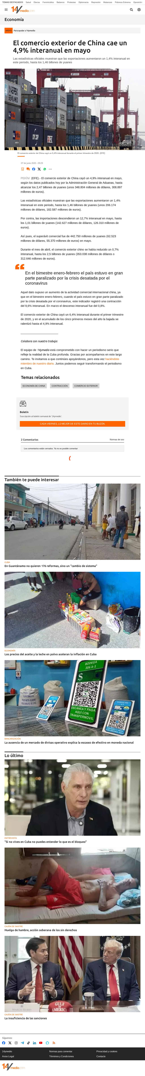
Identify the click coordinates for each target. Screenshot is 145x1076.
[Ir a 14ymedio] (24, 9)
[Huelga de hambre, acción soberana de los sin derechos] (72, 886)
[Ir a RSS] (54, 1043)
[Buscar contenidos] (131, 10)
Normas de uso (117, 439)
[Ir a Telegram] (23, 1043)
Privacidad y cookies (106, 1051)
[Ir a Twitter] (10, 1043)
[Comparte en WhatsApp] (45, 169)
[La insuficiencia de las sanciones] (72, 974)
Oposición (137, 2)
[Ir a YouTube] (41, 1043)
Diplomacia (84, 2)
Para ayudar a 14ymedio (24, 30)
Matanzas (107, 2)
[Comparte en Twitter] (39, 169)
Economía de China (34, 386)
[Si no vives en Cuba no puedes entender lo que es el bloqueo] (72, 797)
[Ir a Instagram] (17, 1043)
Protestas (71, 2)
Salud (28, 2)
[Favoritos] (22, 169)
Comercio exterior (86, 386)
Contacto (100, 1056)
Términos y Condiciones (61, 1056)
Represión (96, 2)
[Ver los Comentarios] (28, 169)
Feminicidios (48, 2)
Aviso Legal (8, 1056)
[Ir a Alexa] (48, 1043)
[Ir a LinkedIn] (35, 1043)
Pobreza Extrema (123, 2)
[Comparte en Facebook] (34, 169)
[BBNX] (13, 1066)
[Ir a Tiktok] (29, 1043)
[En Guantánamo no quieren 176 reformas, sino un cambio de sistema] (72, 522)
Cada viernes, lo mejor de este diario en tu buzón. (72, 424)
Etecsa (37, 2)
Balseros (60, 2)
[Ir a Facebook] (4, 1043)
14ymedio (7, 1051)
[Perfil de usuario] (139, 9)
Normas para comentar (60, 1051)
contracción (60, 386)
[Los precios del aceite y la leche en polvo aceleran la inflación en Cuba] (72, 610)
